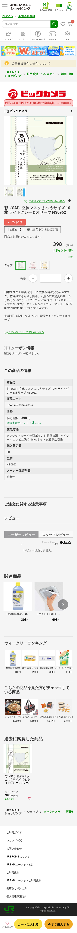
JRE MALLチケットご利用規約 (23, 880)
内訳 (70, 256)
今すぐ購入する (58, 924)
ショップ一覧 (14, 840)
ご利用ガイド (14, 832)
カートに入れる (28, 924)
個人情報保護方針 (16, 896)
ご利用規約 (12, 872)
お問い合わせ (14, 848)
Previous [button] (13, 150)
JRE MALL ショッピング (13, 74)
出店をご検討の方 (16, 888)
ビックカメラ (18, 111)
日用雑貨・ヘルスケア (41, 74)
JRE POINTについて (18, 856)
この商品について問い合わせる (47, 201)
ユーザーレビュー (21, 535)
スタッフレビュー (55, 535)
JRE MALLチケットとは (20, 864)
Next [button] (63, 150)
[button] (63, 604)
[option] (38, 150)
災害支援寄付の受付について (31, 63)
